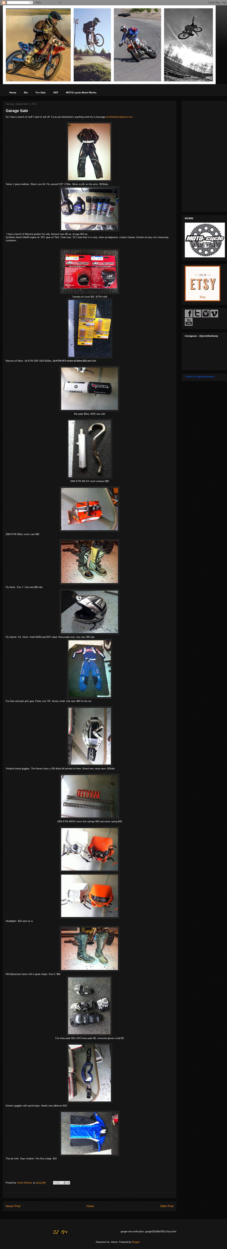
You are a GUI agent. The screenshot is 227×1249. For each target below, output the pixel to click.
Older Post (166, 1206)
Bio (26, 92)
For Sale (41, 92)
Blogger (135, 1242)
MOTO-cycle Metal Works (81, 92)
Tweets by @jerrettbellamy (200, 376)
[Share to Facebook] (65, 1183)
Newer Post (13, 1206)
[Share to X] (61, 1183)
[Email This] (55, 1183)
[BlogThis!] (58, 1183)
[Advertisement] (205, 155)
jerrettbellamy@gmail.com (119, 117)
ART (55, 92)
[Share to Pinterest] (68, 1183)
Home (12, 92)
